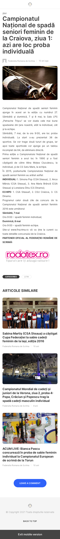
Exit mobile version (30, 534)
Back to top (30, 521)
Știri (4, 13)
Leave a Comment (30, 483)
